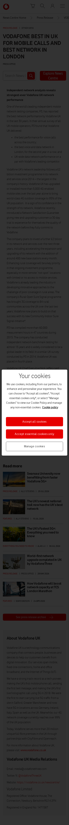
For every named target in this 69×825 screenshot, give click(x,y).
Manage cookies (34, 446)
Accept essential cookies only (34, 434)
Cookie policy (50, 407)
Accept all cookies (34, 421)
